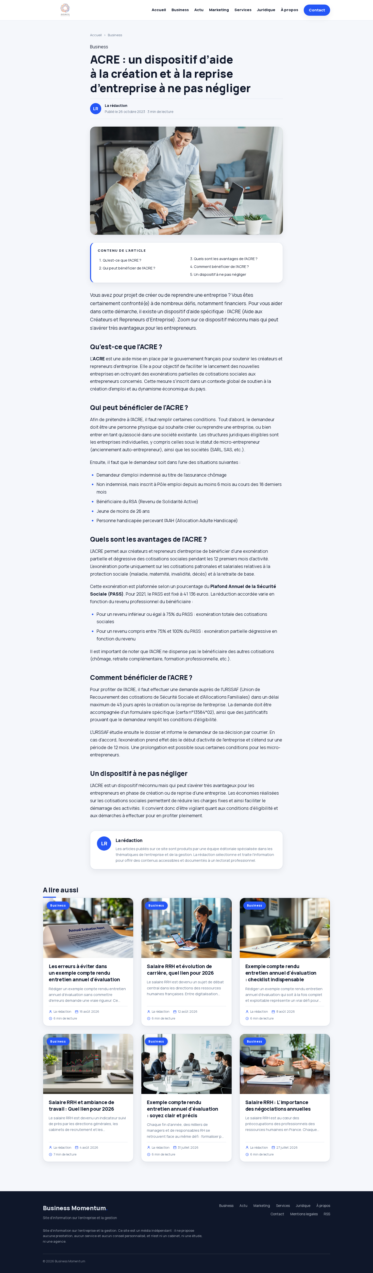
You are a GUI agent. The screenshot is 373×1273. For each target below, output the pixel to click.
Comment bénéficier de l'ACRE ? (221, 266)
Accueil (159, 9)
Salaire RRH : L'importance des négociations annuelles (278, 1105)
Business (180, 9)
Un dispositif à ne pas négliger (220, 274)
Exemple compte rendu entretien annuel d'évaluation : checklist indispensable (281, 973)
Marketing (219, 9)
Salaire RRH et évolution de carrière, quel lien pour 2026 (180, 969)
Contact (317, 10)
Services (242, 9)
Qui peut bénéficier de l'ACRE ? (129, 268)
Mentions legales (304, 1214)
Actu (199, 9)
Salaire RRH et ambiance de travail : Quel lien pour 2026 (81, 1105)
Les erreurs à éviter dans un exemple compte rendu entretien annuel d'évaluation (84, 973)
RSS (327, 1214)
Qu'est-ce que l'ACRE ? (122, 260)
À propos (289, 9)
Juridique (266, 9)
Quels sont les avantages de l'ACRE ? (226, 258)
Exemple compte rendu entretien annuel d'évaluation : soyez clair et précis (182, 1109)
